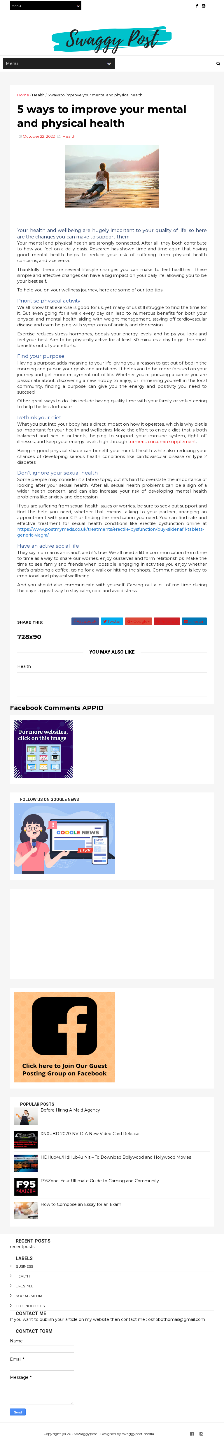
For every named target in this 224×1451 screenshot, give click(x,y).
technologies (30, 1306)
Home (23, 95)
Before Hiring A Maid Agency (70, 1110)
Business (24, 1266)
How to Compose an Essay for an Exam (81, 1204)
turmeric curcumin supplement (162, 441)
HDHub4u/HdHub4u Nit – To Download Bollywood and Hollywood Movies (116, 1157)
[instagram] (203, 6)
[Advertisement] (112, 934)
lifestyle (25, 1286)
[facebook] (197, 6)
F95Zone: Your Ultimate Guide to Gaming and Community (100, 1180)
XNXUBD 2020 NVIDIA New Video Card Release (90, 1133)
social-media (29, 1296)
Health (38, 95)
